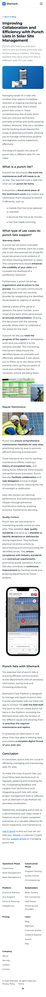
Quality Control (32, 876)
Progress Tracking (33, 871)
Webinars (29, 926)
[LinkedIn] (23, 988)
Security (6, 960)
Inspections (7, 868)
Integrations (8, 906)
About (5, 956)
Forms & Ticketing (10, 901)
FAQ (27, 944)
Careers (5, 965)
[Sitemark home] (10, 3)
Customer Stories (33, 930)
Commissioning (32, 880)
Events (28, 939)
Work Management (11, 873)
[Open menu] (41, 3)
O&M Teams (30, 901)
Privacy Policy (8, 984)
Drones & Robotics (11, 892)
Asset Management (11, 877)
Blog (27, 921)
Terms (21, 984)
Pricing (5, 917)
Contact (6, 969)
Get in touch (8, 831)
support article (18, 839)
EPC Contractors (32, 897)
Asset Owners (31, 892)
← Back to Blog (9, 17)
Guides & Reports (33, 935)
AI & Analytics (8, 897)
